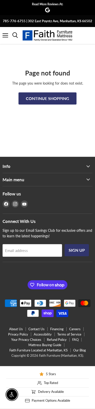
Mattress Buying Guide (44, 345)
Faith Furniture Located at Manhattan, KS (38, 350)
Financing (57, 329)
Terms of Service (69, 334)
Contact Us (36, 329)
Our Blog (79, 350)
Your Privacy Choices (26, 340)
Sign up (77, 250)
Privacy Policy (18, 334)
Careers (75, 329)
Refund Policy (57, 340)
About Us (16, 329)
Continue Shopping (47, 98)
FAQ (75, 340)
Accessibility (43, 334)
